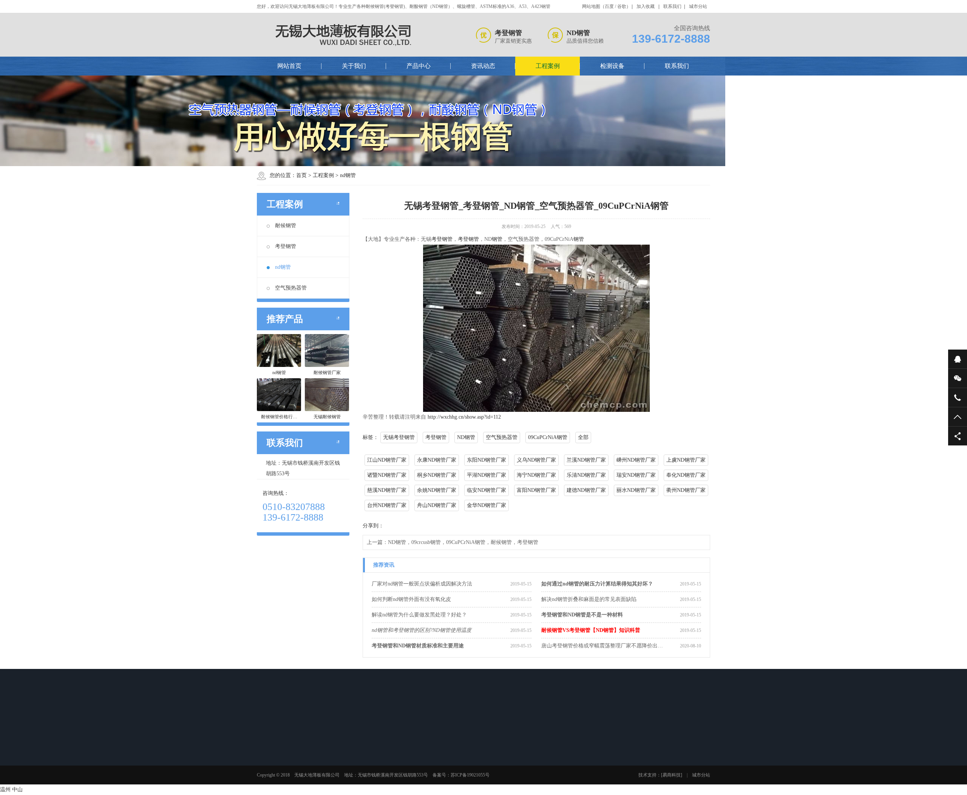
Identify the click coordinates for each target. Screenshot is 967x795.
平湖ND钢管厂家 (486, 475)
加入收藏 (645, 6)
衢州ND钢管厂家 (686, 490)
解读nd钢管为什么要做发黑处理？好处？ (419, 615)
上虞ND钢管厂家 (686, 460)
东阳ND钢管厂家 (486, 460)
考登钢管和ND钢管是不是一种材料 (582, 615)
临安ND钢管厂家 (486, 490)
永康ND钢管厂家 (436, 460)
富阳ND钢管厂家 (536, 490)
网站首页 (289, 66)
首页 (301, 175)
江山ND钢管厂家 (386, 460)
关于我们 (354, 66)
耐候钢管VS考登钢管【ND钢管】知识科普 (590, 630)
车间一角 (490, 760)
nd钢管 (348, 175)
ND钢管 (466, 437)
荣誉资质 (277, 769)
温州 (5, 789)
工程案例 (548, 66)
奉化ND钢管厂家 (686, 475)
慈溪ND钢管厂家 (386, 490)
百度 (609, 6)
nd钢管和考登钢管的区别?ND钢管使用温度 (421, 630)
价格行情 (384, 779)
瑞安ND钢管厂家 (636, 475)
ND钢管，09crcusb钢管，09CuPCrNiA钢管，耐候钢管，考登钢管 (463, 542)
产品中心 (418, 66)
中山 (17, 789)
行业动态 (384, 750)
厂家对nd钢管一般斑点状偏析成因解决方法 (422, 584)
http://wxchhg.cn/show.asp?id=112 (464, 417)
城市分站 (698, 6)
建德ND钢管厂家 (586, 490)
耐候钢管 (285, 225)
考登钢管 (285, 246)
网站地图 (591, 6)
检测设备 (612, 66)
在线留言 (543, 750)
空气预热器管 (291, 288)
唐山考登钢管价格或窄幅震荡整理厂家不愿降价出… (602, 646)
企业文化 (277, 760)
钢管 (497, 239)
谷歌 (621, 6)
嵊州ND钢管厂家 (636, 460)
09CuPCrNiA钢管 (547, 437)
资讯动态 (483, 66)
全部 (583, 437)
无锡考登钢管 (399, 437)
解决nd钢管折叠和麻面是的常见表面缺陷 (588, 599)
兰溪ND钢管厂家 (586, 460)
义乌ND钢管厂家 (536, 460)
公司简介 (277, 750)
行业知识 (384, 760)
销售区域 (277, 779)
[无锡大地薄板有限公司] (346, 35)
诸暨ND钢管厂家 (386, 475)
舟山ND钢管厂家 (436, 505)
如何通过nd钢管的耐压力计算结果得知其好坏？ (597, 584)
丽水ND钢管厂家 (636, 490)
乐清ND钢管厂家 (586, 475)
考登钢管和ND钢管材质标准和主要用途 (418, 646)
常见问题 (384, 769)
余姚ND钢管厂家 (436, 490)
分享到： (373, 525)
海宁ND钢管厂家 (536, 475)
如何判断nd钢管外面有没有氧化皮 (411, 599)
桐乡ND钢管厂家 (436, 475)
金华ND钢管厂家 (486, 505)
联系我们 (672, 6)
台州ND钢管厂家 (386, 505)
